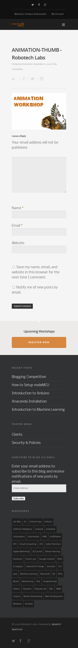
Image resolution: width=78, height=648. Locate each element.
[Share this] (24, 79)
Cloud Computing (28, 544)
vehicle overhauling (32, 596)
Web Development (54, 596)
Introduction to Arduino (30, 393)
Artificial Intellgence (22, 529)
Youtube (29, 604)
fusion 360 (30, 559)
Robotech (27, 64)
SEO (51, 589)
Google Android (46, 559)
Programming (50, 581)
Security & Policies (26, 443)
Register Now (39, 342)
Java (15, 574)
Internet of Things (35, 566)
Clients (17, 435)
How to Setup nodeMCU (30, 385)
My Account (57, 14)
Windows (17, 604)
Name (17, 208)
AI (25, 522)
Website (18, 243)
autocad (39, 529)
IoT (60, 566)
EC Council (37, 552)
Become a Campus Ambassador (31, 14)
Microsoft (45, 574)
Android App (35, 522)
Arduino (48, 522)
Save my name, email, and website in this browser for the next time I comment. (35, 272)
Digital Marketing (21, 552)
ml (54, 574)
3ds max (17, 522)
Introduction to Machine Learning (38, 410)
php (38, 581)
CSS (41, 544)
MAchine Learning (28, 574)
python (16, 589)
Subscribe (18, 498)
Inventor (51, 566)
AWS (44, 537)
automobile (33, 537)
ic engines (18, 566)
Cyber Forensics (53, 544)
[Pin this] (40, 79)
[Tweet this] (32, 79)
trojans (16, 596)
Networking (27, 581)
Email (17, 226)
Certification (55, 537)
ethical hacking (52, 552)
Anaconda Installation (29, 401)
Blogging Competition (29, 377)
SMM (58, 589)
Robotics (27, 589)
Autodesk (50, 529)
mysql (16, 581)
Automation (19, 537)
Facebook (17, 559)
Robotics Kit (40, 589)
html (59, 559)
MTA (60, 574)
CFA (15, 544)
